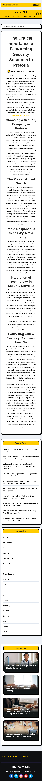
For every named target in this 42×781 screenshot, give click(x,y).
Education (6, 564)
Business (6, 553)
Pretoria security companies (20, 115)
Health (5, 590)
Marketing (6, 606)
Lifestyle (6, 600)
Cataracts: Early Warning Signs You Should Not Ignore (21, 667)
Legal (5, 595)
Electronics (7, 569)
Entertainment (8, 574)
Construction (8, 558)
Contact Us (24, 757)
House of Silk (20, 12)
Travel (5, 632)
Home (5, 26)
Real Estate (7, 611)
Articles (6, 537)
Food (4, 585)
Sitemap (15, 757)
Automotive (7, 543)
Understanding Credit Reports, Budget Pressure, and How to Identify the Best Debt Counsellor (19, 466)
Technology (7, 626)
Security (6, 616)
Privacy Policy (6, 757)
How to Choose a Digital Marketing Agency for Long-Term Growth (20, 735)
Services (6, 621)
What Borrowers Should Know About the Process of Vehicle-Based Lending (21, 689)
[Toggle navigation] (2, 14)
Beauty (5, 548)
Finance (6, 579)
